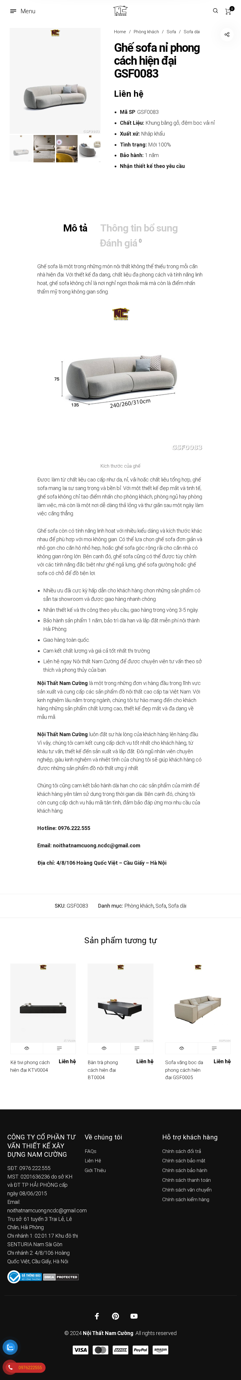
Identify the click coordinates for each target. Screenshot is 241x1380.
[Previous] (23, 80)
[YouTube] (134, 1315)
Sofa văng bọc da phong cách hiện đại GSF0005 (184, 1069)
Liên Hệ (93, 1161)
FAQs (90, 1151)
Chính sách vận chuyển (187, 1190)
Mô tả (75, 228)
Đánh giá (120, 243)
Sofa (171, 31)
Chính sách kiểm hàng (185, 1199)
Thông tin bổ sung (139, 228)
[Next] (86, 80)
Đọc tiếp (59, 1048)
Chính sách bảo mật (183, 1161)
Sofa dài (192, 31)
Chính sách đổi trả (181, 1151)
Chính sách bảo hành (184, 1170)
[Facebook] (97, 1315)
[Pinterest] (115, 1315)
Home (120, 31)
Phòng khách (146, 31)
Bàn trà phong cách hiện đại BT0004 (103, 1069)
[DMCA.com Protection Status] (61, 1277)
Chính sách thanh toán (186, 1180)
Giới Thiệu (95, 1170)
